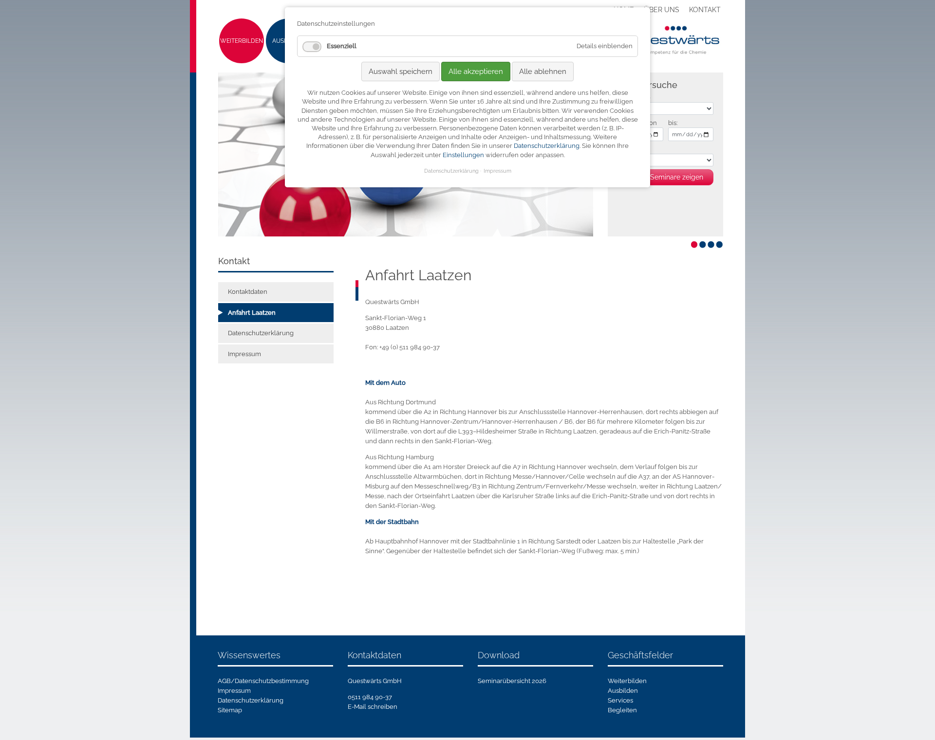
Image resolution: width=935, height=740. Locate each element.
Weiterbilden (241, 40)
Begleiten (622, 710)
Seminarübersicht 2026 (512, 681)
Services (620, 700)
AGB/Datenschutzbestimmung (263, 681)
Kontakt (705, 10)
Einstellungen (463, 155)
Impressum (244, 354)
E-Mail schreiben (372, 706)
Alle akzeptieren (476, 71)
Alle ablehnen (542, 71)
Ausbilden (623, 690)
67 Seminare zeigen (672, 177)
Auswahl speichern (400, 71)
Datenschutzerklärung (261, 333)
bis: (672, 122)
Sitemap (230, 710)
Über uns (661, 10)
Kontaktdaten (247, 291)
